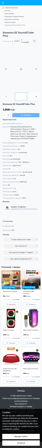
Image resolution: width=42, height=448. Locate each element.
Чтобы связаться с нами (21, 240)
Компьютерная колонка (28, 292)
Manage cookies (21, 436)
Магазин (6, 202)
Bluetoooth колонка (10, 291)
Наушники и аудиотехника (14, 16)
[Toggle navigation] (2, 2)
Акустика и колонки (12, 19)
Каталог (7, 10)
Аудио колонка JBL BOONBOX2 (10, 370)
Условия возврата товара (21, 406)
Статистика (8, 221)
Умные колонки (10, 22)
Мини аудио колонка (30, 330)
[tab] (21, 240)
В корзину (27, 115)
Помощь (6, 235)
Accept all (21, 443)
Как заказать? (21, 246)
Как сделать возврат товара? (21, 252)
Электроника (9, 13)
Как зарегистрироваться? (21, 259)
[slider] (8, 41)
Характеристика (9, 120)
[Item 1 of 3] (21, 68)
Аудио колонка (8, 330)
